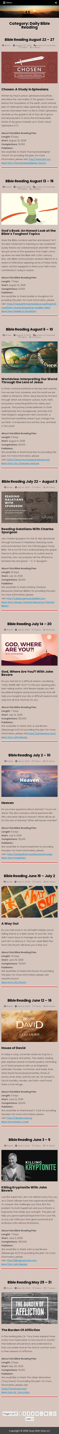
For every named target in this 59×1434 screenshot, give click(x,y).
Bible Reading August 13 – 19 (29, 181)
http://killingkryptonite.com (22, 1260)
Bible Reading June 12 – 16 (30, 1000)
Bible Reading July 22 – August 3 (29, 481)
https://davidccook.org (19, 1118)
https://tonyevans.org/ (14, 1388)
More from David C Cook (14, 1121)
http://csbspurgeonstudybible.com (26, 598)
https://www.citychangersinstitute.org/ (28, 459)
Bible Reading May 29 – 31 (29, 1282)
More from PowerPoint (13, 857)
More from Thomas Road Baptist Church (23, 163)
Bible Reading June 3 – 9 (29, 1139)
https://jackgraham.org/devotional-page (29, 854)
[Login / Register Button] (56, 3)
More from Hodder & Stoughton (18, 311)
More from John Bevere (14, 737)
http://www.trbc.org (40, 159)
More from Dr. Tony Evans (15, 1392)
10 (46, 1413)
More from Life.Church (13, 982)
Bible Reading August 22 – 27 (29, 39)
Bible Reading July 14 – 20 (29, 624)
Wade (8, 45)
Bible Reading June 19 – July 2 (29, 876)
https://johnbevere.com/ (42, 733)
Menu (9, 2)
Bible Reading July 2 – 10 (29, 755)
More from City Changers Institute (20, 463)
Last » (29, 1418)
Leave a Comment (46, 45)
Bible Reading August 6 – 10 (29, 329)
